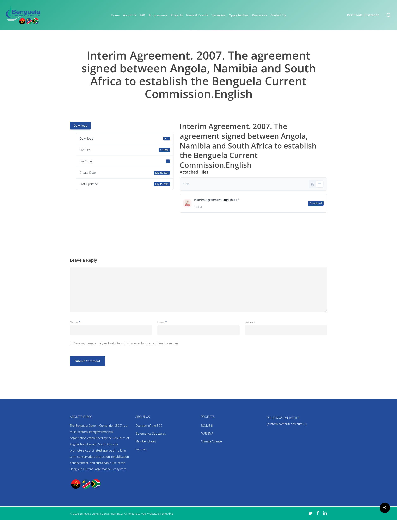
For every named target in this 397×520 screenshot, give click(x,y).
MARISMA (207, 433)
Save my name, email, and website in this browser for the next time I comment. (126, 343)
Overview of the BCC (148, 426)
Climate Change (211, 441)
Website (250, 322)
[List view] (319, 184)
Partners (141, 449)
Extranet (372, 15)
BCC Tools (354, 15)
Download (80, 125)
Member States (145, 441)
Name (75, 322)
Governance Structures (150, 433)
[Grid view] (312, 184)
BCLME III (207, 426)
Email (162, 322)
